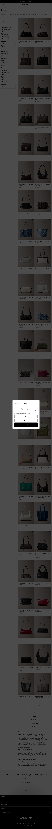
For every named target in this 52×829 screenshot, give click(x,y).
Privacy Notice (27, 413)
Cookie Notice (19, 413)
